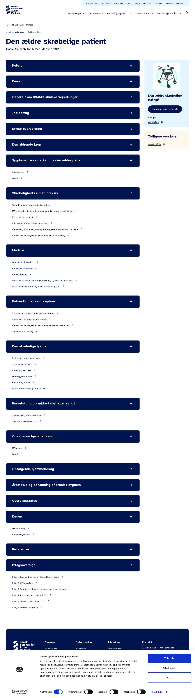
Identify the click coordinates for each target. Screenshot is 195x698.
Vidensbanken (115, 648)
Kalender (158, 3)
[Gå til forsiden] (14, 9)
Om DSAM (118, 3)
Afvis (169, 678)
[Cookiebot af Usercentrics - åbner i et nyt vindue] (19, 692)
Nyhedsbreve (51, 648)
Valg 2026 (106, 3)
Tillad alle (169, 658)
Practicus (147, 3)
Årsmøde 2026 (92, 3)
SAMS (137, 3)
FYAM (128, 3)
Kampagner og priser (174, 3)
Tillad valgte (169, 668)
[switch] (88, 691)
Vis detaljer (157, 692)
